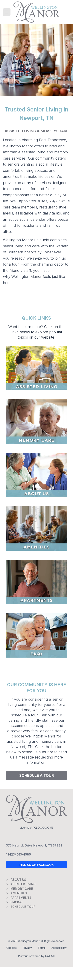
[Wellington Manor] (36, 12)
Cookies (11, 947)
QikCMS (50, 956)
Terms (41, 947)
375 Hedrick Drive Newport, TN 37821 (34, 845)
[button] (6, 12)
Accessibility (59, 947)
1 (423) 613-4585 (18, 854)
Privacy (27, 947)
